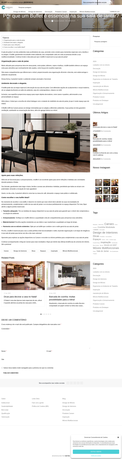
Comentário (5, 329)
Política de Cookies (96, 455)
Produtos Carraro (99, 97)
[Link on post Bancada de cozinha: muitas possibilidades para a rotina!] (68, 275)
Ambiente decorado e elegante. (13, 42)
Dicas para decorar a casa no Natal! (20, 296)
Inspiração (96, 83)
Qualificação (5, 413)
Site (2, 359)
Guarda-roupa (112, 239)
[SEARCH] (118, 41)
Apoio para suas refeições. (12, 45)
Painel (94, 251)
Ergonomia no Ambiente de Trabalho (105, 79)
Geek (107, 239)
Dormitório (102, 236)
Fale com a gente (38, 403)
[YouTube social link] (114, 2)
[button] (118, 437)
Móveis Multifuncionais (70, 251)
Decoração (96, 68)
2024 (94, 61)
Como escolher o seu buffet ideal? (14, 47)
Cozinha (95, 227)
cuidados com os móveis (101, 65)
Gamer (103, 239)
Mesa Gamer (96, 245)
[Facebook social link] (109, 2)
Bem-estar (4, 410)
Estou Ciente (96, 451)
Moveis (101, 245)
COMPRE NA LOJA (114, 11)
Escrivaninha (109, 236)
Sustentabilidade (7, 406)
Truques (95, 253)
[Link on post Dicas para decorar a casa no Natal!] (23, 275)
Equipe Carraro (59, 21)
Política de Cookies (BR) (40, 406)
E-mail (49, 351)
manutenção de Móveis (101, 86)
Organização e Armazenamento (103, 93)
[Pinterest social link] (117, 2)
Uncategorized (98, 104)
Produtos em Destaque (100, 100)
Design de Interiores (20, 251)
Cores (116, 224)
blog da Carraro (25, 242)
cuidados (96, 229)
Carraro (6, 251)
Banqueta (95, 224)
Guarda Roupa (96, 242)
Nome (3, 351)
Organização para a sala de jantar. (14, 40)
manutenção (114, 242)
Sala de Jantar (103, 251)
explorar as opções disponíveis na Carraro (26, 237)
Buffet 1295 (7, 108)
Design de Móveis (99, 75)
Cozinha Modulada (106, 227)
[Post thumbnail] (95, 124)
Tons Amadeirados (114, 251)
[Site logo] (7, 7)
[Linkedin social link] (119, 2)
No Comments (106, 131)
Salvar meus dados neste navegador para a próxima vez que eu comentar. (29, 368)
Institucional (5, 403)
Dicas (33, 251)
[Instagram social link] (112, 2)
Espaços (43, 251)
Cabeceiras (101, 224)
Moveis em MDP (110, 245)
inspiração (54, 251)
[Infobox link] (17, 2)
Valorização (5, 417)
